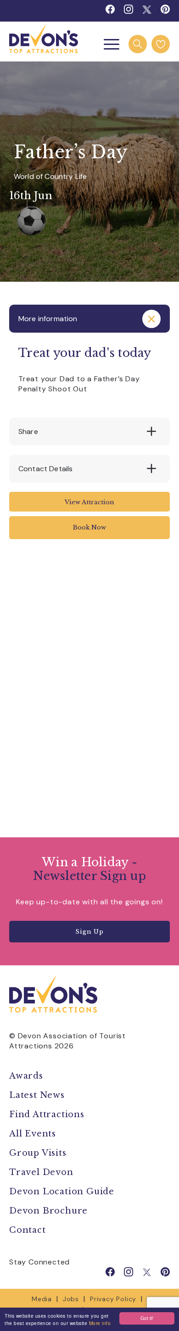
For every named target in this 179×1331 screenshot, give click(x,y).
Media (42, 1299)
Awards (26, 1076)
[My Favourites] (160, 44)
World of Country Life (50, 176)
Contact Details (45, 468)
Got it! (146, 1317)
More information (48, 318)
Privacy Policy (113, 1299)
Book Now (89, 527)
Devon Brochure (48, 1211)
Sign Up (89, 932)
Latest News (37, 1095)
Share (28, 431)
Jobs (71, 1299)
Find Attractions (46, 1114)
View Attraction (89, 502)
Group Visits (39, 1153)
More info (100, 1323)
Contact (27, 1230)
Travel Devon (41, 1172)
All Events (32, 1134)
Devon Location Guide (61, 1191)
